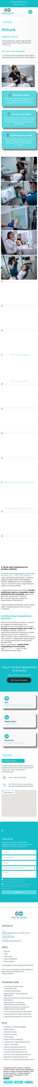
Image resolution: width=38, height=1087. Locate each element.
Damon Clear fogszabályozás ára (17, 1054)
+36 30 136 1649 (19, 671)
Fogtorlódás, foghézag (13, 1039)
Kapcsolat (8, 956)
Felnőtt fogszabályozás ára (15, 1049)
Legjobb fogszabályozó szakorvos (18, 1016)
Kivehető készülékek (12, 991)
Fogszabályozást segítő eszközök (17, 1014)
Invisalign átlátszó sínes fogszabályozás (13, 987)
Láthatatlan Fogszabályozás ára (17, 1042)
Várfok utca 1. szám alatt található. (16, 576)
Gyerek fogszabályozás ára (15, 1047)
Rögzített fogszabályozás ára (16, 1057)
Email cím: (9, 740)
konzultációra (10, 649)
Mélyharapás (9, 1029)
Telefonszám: (10, 721)
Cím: (6, 702)
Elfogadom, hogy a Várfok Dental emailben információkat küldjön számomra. (17, 886)
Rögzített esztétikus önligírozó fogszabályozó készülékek (16, 1008)
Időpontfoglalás (10, 959)
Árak (6, 954)
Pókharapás (9, 1037)
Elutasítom (18, 1082)
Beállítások (29, 1082)
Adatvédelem (9, 961)
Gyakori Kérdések (11, 1044)
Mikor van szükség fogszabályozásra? (19, 1059)
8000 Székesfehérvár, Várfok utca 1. (18, 705)
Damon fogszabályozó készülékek (18, 1011)
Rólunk (7, 951)
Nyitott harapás (10, 1034)
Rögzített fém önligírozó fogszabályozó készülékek (14, 1003)
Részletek (6, 1078)
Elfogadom (8, 1082)
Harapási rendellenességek (15, 1027)
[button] (30, 12)
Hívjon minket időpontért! (19, 667)
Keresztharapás (10, 1032)
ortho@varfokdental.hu (14, 743)
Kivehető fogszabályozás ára (15, 1052)
